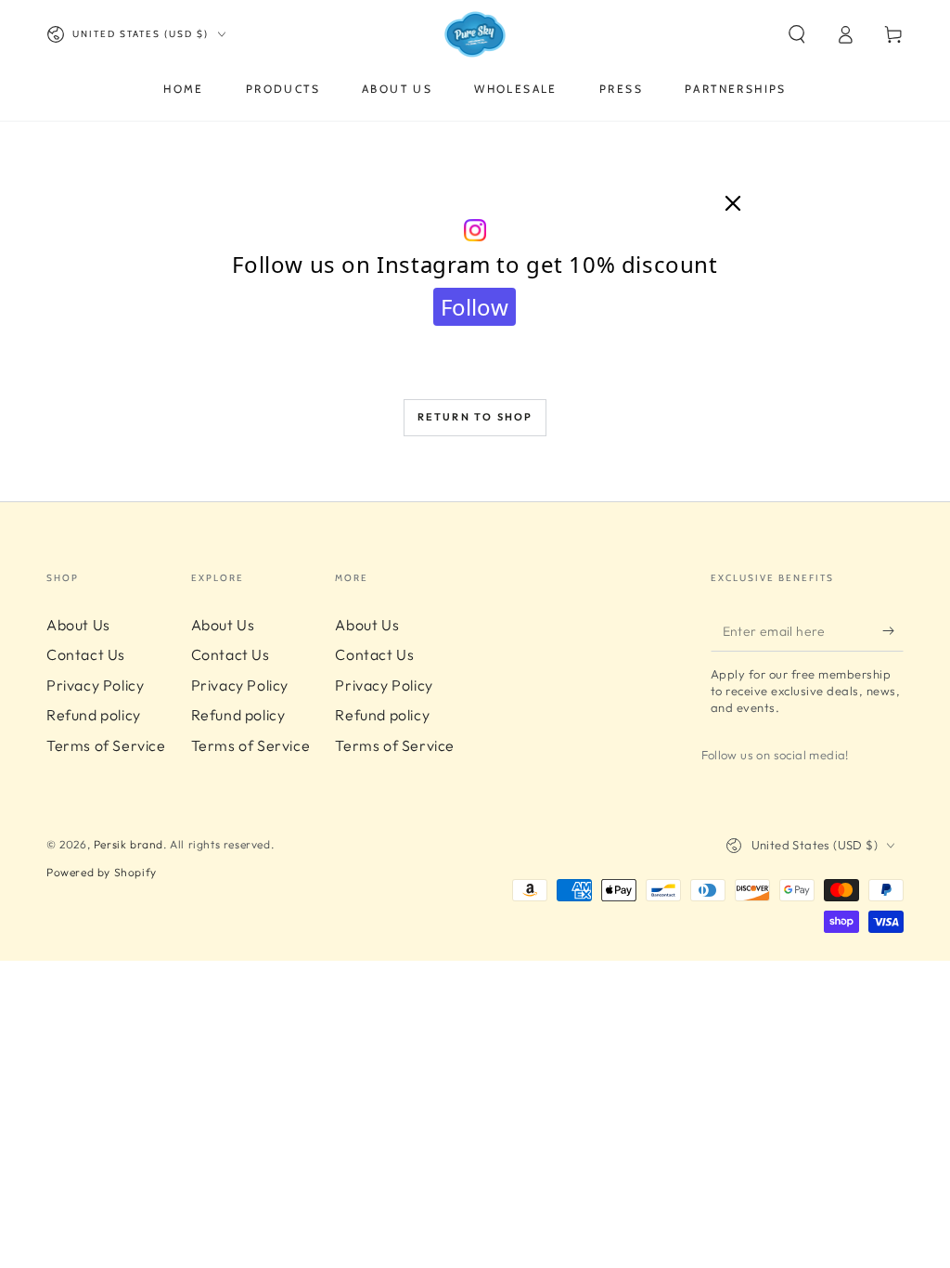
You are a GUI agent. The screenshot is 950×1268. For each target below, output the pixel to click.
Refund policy (93, 714)
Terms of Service (106, 745)
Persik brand (128, 844)
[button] (797, 34)
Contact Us (85, 654)
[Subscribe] (893, 630)
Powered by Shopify (101, 872)
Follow (474, 306)
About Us (78, 624)
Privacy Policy (95, 685)
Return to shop (475, 416)
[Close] (732, 204)
